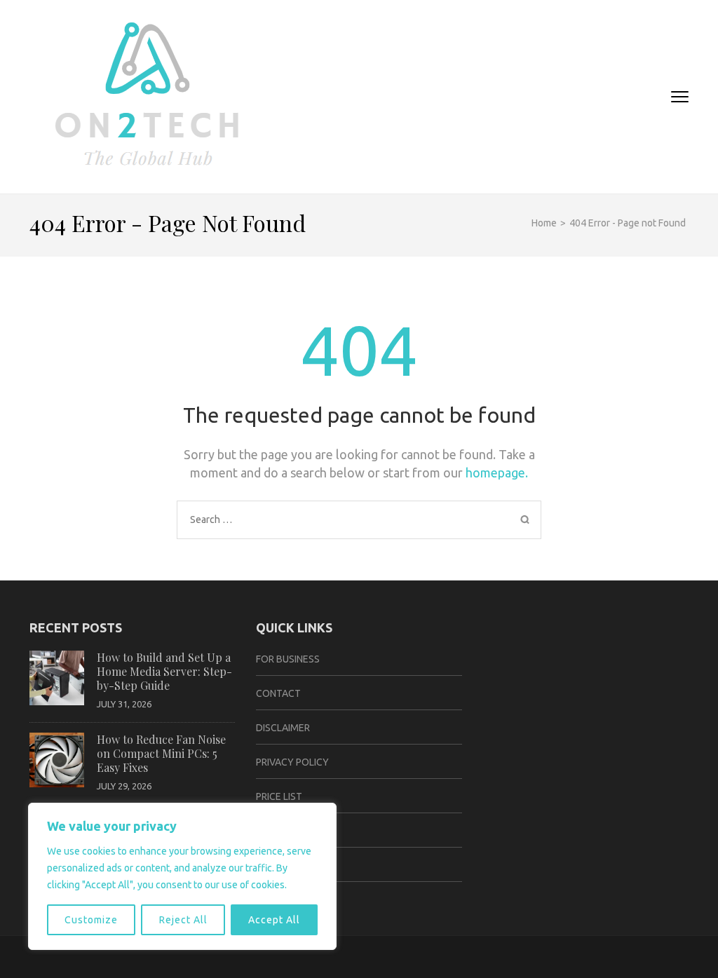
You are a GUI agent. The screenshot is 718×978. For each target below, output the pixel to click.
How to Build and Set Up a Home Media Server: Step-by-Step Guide (164, 671)
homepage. (497, 473)
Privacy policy (292, 762)
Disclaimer (283, 727)
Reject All (183, 919)
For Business (288, 659)
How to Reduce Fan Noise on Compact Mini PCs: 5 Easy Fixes (161, 753)
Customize (91, 919)
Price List (279, 796)
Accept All (274, 919)
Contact (278, 693)
